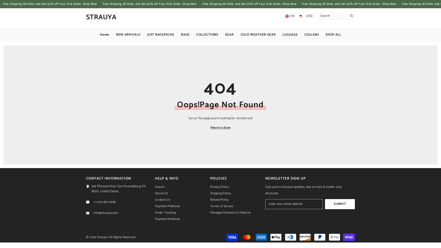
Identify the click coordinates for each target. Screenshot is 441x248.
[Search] (336, 16)
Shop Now (90, 4)
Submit (340, 204)
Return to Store (221, 127)
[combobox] (333, 16)
